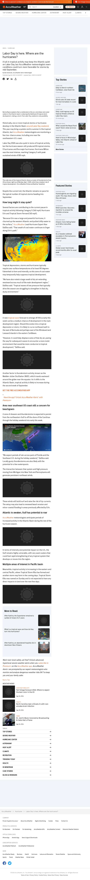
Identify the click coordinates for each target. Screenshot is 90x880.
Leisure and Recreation (46, 854)
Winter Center (30, 857)
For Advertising (26, 829)
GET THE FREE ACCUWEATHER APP (16, 390)
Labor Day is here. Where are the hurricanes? (42, 811)
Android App (15, 838)
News (4, 48)
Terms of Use (25, 875)
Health (18, 702)
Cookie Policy (43, 875)
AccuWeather (18, 132)
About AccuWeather (26, 821)
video (18, 716)
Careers (50, 821)
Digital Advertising (40, 821)
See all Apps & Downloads (29, 838)
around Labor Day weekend (37, 126)
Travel (11, 857)
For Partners (16, 829)
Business (19, 854)
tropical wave (13, 318)
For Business (6, 829)
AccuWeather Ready (8, 854)
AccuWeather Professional (26, 846)
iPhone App (6, 838)
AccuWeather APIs (39, 829)
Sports (4, 857)
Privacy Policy (34, 875)
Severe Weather (60, 854)
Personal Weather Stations (71, 829)
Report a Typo (6, 680)
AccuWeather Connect (53, 829)
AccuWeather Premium (9, 846)
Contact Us (64, 821)
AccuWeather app (24, 666)
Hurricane (11, 48)
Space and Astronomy (74, 854)
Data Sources (64, 875)
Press (57, 821)
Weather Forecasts (22, 688)
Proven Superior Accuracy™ (10, 821)
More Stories (60, 149)
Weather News (19, 857)
